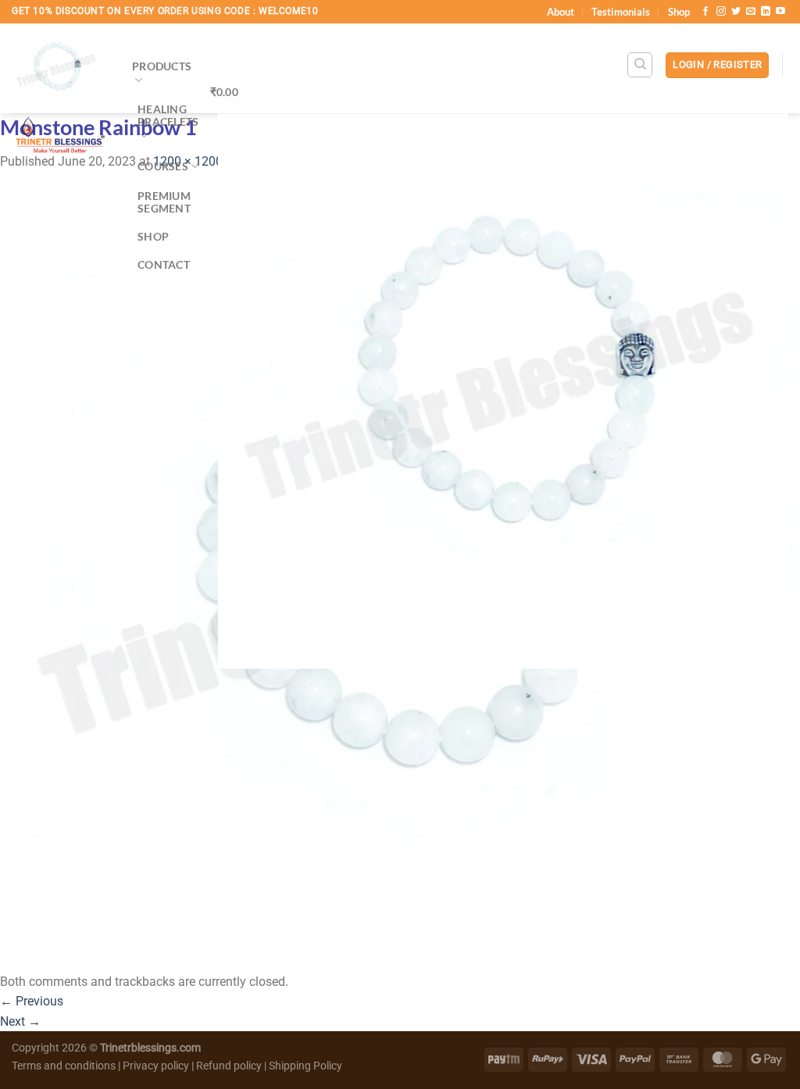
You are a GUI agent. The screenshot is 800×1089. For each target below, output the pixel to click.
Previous (31, 1001)
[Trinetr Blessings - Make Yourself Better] (60, 92)
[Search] (639, 64)
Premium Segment (164, 202)
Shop (679, 11)
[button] (717, 65)
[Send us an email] (750, 11)
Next (20, 1021)
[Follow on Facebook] (705, 11)
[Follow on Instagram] (721, 11)
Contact (164, 264)
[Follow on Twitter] (736, 11)
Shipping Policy (305, 1066)
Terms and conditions (64, 1066)
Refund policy (230, 1066)
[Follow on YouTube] (780, 11)
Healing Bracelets (168, 115)
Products (161, 66)
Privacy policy (156, 1066)
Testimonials (620, 11)
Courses (163, 166)
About (560, 11)
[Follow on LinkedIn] (765, 11)
